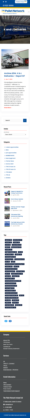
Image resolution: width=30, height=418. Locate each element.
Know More (7, 107)
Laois (8, 276)
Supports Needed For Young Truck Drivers (17, 192)
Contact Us (6, 346)
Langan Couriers (17, 273)
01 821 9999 (8, 407)
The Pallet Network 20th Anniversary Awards (18, 223)
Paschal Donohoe (11, 285)
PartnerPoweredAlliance (13, 281)
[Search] (25, 120)
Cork (8, 244)
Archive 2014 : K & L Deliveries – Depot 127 (14, 74)
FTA (20, 252)
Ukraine (8, 178)
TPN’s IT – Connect (8, 363)
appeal (8, 240)
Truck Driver (9, 305)
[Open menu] (28, 12)
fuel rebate (9, 254)
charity (16, 242)
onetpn (15, 276)
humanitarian (19, 259)
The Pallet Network (12, 298)
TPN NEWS (9, 172)
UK (4, 361)
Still (21, 295)
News (5, 382)
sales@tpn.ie (9, 404)
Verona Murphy (10, 307)
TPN (8, 300)
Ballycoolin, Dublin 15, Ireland (13, 401)
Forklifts (9, 249)
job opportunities (11, 153)
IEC (7, 261)
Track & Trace (7, 387)
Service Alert (9, 164)
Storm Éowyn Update (17, 199)
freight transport (11, 252)
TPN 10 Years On (10, 166)
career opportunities (12, 147)
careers (8, 242)
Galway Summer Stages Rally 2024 (18, 207)
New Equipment (10, 158)
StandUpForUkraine (11, 295)
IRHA (7, 150)
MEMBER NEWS (10, 155)
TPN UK (8, 175)
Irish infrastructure (11, 269)
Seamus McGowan (11, 293)
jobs (7, 273)
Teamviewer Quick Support (11, 391)
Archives (6, 132)
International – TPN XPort (10, 370)
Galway (18, 254)
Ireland (9, 266)
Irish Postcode (10, 271)
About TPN (6, 340)
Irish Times (20, 271)
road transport (10, 290)
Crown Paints (16, 244)
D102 (8, 247)
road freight (10, 288)
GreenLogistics (10, 257)
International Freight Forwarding (15, 264)
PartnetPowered (10, 283)
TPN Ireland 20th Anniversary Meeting (17, 215)
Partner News (10, 161)
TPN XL (5, 365)
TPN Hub (15, 300)
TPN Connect (7, 385)
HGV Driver (9, 259)
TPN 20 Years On (11, 169)
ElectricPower (16, 247)
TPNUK (8, 302)
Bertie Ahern (17, 240)
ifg (13, 261)
